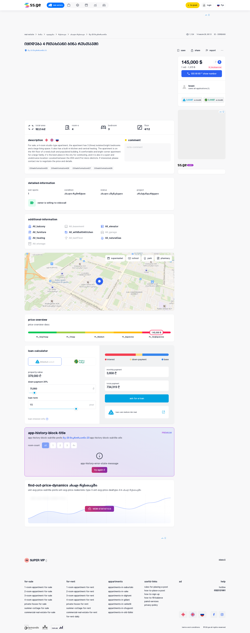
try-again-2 (99, 470)
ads (206, 15)
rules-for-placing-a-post (156, 587)
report (212, 50)
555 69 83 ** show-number (203, 73)
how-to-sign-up (152, 594)
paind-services (151, 601)
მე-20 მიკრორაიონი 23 (37, 50)
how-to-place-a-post (154, 590)
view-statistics (102, 509)
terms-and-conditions (191, 627)
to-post (193, 5)
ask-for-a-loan (137, 398)
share (197, 50)
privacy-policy (151, 605)
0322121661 (220, 590)
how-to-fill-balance (153, 597)
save (183, 50)
